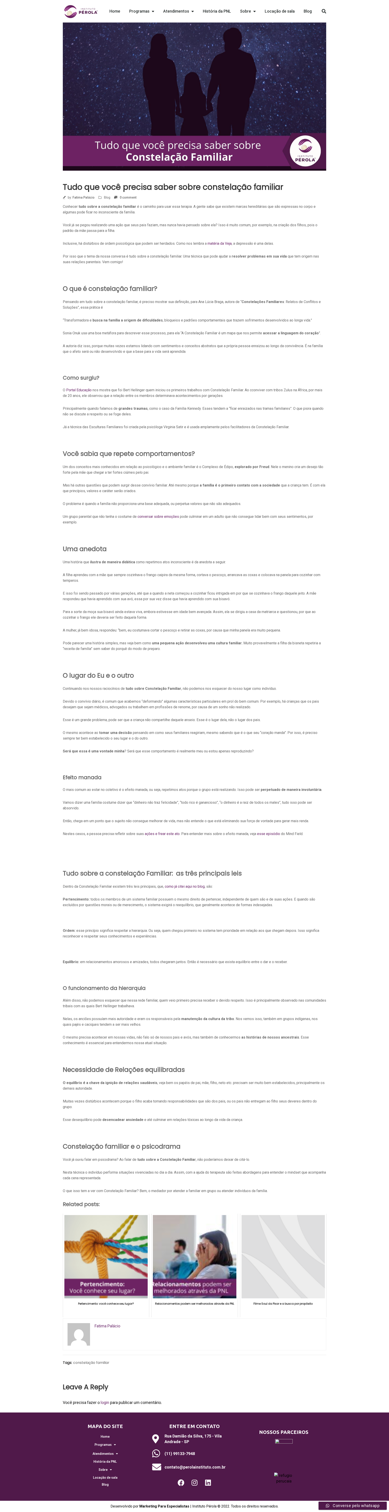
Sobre (245, 11)
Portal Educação (79, 390)
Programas (139, 11)
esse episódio (268, 834)
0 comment (128, 197)
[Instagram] (194, 1482)
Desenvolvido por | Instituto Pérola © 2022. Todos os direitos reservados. (194, 1506)
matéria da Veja (220, 243)
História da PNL (217, 11)
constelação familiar (91, 1362)
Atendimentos (176, 11)
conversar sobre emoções (158, 516)
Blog (308, 11)
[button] (323, 11)
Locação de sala (280, 11)
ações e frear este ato (162, 834)
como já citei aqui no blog (185, 886)
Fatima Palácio (83, 197)
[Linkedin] (208, 1482)
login (105, 1402)
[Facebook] (181, 1482)
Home (114, 11)
